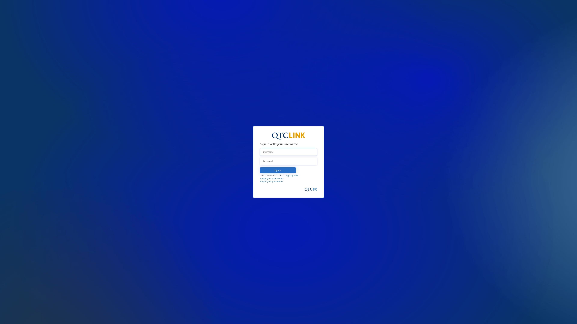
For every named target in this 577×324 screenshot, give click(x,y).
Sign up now (292, 175)
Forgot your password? (271, 181)
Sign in (277, 170)
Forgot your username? (271, 178)
